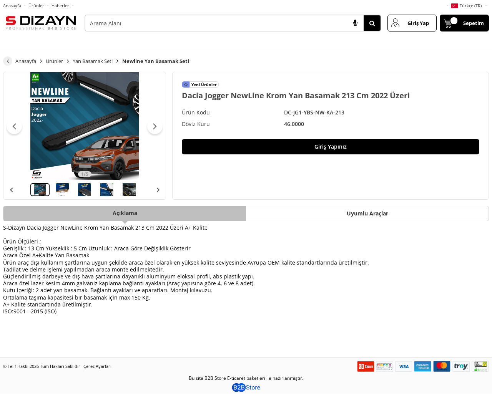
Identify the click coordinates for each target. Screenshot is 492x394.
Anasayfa (12, 5)
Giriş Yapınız (330, 146)
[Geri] (7, 61)
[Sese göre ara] (355, 23)
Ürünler (36, 5)
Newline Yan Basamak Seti (155, 61)
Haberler (60, 5)
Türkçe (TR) (471, 5)
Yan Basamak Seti (93, 61)
